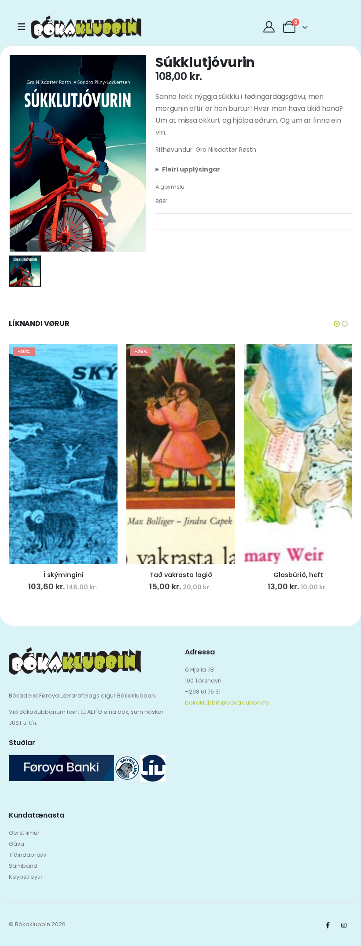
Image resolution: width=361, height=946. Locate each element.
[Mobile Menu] (24, 26)
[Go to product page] (298, 454)
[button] (337, 323)
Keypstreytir (26, 877)
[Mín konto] (269, 27)
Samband (23, 866)
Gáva (16, 844)
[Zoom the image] (75, 652)
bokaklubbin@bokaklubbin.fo (227, 702)
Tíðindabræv (27, 855)
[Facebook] (327, 925)
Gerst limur (24, 833)
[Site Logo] (55, 27)
